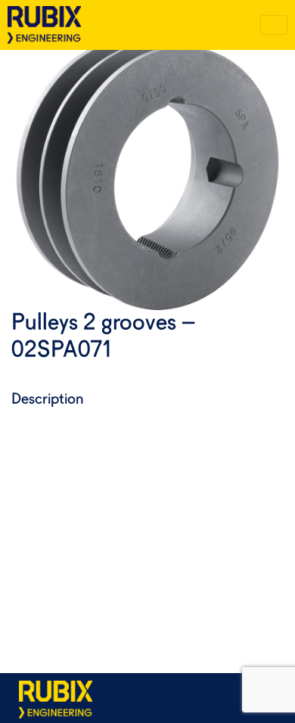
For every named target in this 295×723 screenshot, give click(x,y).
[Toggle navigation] (273, 25)
